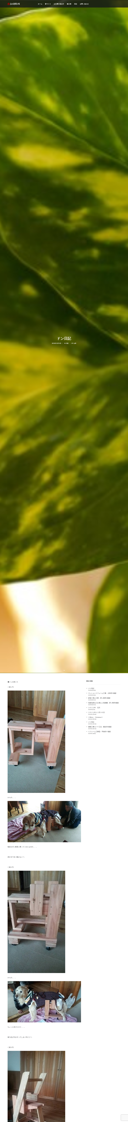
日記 (75, 4)
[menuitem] (41, 3)
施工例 (69, 4)
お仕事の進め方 (59, 4)
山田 (75, 343)
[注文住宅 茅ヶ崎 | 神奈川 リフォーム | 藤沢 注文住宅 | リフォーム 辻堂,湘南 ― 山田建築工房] (14, 4)
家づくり (48, 4)
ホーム (40, 4)
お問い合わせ (84, 4)
